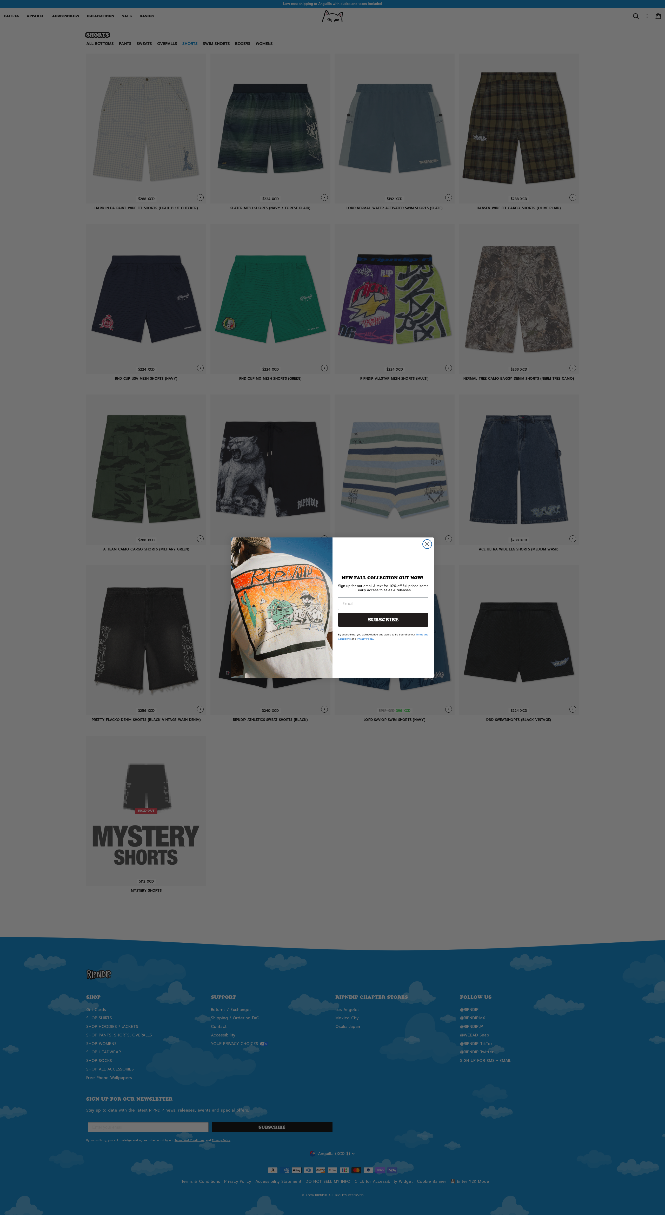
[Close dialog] (427, 544)
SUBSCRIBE (383, 620)
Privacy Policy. (365, 638)
